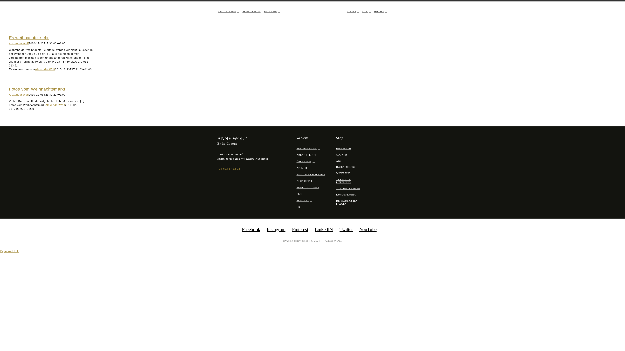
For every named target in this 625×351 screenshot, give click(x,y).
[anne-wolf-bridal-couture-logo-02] (312, 7)
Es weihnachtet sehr (29, 37)
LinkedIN (324, 229)
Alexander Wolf (19, 43)
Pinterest (300, 229)
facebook (251, 229)
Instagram (276, 229)
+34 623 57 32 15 (228, 168)
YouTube (368, 229)
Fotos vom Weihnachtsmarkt (37, 89)
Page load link (9, 251)
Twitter (346, 229)
